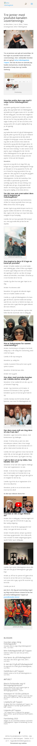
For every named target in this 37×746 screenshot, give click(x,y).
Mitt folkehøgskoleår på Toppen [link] (18, 650)
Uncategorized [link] (8, 27)
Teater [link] (25, 24)
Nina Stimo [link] (9, 24)
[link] (8, 4)
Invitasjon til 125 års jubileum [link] (16, 693)
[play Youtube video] (18, 504)
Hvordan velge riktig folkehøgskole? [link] (12, 643)
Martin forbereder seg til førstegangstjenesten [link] (14, 684)
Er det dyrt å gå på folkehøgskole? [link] (18, 664)
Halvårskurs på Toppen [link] (14, 671)
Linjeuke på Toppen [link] (12, 710)
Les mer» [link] (10, 648)
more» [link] (21, 690)
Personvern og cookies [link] (18, 743)
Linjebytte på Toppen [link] (13, 702)
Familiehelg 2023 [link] (11, 718)
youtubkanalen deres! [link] (11, 597)
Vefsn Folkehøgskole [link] (20, 27)
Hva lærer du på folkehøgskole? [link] (17, 657)
